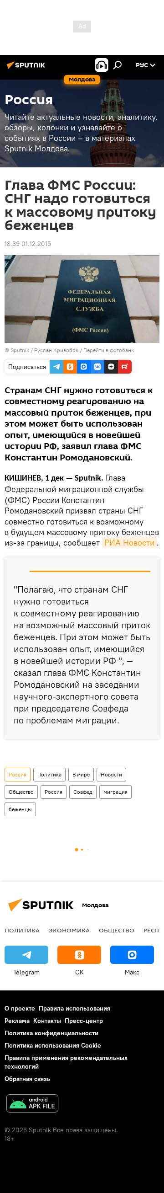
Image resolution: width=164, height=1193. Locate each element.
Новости (111, 774)
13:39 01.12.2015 (28, 244)
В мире (81, 774)
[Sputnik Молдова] (27, 68)
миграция (115, 791)
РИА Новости (129, 542)
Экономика (69, 930)
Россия (17, 774)
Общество (21, 791)
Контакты (47, 1020)
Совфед (82, 791)
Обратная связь (27, 1079)
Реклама (17, 1020)
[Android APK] (32, 1104)
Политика (49, 774)
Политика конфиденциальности (51, 1033)
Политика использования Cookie (53, 1045)
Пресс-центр (84, 1020)
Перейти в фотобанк (108, 350)
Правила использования (74, 1008)
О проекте (20, 1008)
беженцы (20, 809)
